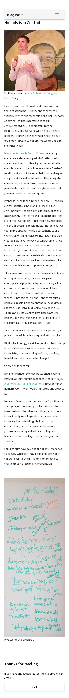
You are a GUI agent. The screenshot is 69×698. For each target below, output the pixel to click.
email (7, 678)
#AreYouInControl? (27, 153)
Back (35, 687)
